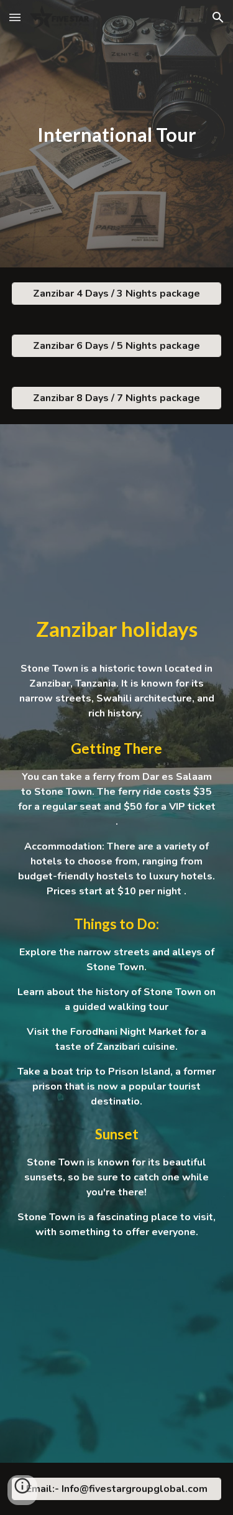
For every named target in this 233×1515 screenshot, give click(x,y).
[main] (117, 134)
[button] (15, 17)
